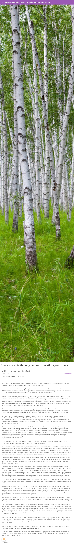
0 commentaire (68, 373)
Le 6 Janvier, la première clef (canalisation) (17, 371)
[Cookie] (4, 539)
